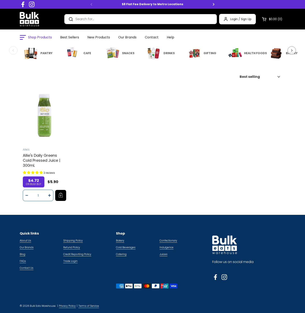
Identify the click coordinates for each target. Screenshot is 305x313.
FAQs (23, 261)
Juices (163, 254)
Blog (22, 254)
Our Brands (27, 247)
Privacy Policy (67, 306)
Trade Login (70, 261)
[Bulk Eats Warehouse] (29, 19)
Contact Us (26, 268)
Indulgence (166, 247)
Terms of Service (88, 306)
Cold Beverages (125, 247)
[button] (270, 19)
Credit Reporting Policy (77, 254)
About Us (25, 240)
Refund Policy (71, 247)
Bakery (120, 240)
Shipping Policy (73, 240)
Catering (121, 254)
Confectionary (168, 240)
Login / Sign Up (240, 19)
